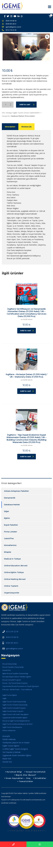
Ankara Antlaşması (8, 730)
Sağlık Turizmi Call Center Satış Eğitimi (15, 714)
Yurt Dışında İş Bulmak (11, 752)
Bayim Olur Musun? (26, 775)
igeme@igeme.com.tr (13, 27)
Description (10, 127)
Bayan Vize (6, 758)
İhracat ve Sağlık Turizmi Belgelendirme (16, 721)
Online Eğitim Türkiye (14, 572)
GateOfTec (9, 538)
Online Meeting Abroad (14, 579)
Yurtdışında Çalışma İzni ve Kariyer (16, 742)
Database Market (17, 116)
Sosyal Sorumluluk (35, 772)
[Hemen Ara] (13, 844)
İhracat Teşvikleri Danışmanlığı (13, 667)
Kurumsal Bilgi (14, 772)
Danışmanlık (9, 498)
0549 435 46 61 (11, 24)
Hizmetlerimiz (10, 545)
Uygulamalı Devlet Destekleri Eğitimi (14, 718)
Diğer (6, 511)
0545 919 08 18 (11, 21)
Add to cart (24, 104)
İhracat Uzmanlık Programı (11, 680)
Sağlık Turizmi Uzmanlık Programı (14, 708)
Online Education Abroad (15, 566)
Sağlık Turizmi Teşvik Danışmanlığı (14, 702)
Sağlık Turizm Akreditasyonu (12, 727)
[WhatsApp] (39, 844)
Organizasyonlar (11, 593)
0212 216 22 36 (11, 30)
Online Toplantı (11, 586)
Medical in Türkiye (12, 559)
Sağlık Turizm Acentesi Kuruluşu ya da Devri (17, 724)
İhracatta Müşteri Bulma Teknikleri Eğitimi (16, 677)
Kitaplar (7, 552)
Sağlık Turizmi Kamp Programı (12, 711)
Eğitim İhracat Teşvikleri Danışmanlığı (15, 673)
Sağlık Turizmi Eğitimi (9, 695)
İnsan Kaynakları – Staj (18, 778)
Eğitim (7, 518)
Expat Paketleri (11, 525)
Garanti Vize (6, 670)
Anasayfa (6, 736)
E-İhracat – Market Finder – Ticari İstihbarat (17, 689)
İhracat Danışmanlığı (9, 664)
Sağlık (4, 698)
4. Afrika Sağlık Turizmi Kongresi (15, 749)
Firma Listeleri (30, 116)
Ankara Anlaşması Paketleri (16, 491)
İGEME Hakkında (9, 739)
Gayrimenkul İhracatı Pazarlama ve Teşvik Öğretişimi (20, 686)
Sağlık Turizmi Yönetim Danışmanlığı (14, 705)
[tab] (10, 126)
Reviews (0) (26, 127)
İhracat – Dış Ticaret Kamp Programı (14, 683)
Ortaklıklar (40, 778)
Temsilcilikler (26, 781)
